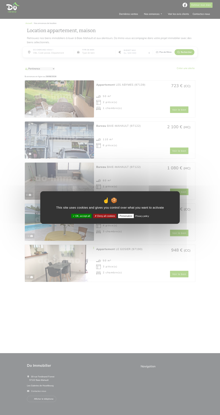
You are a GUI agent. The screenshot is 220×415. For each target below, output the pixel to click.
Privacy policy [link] (142, 216)
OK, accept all (82, 216)
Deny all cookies (106, 216)
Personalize (126, 216)
